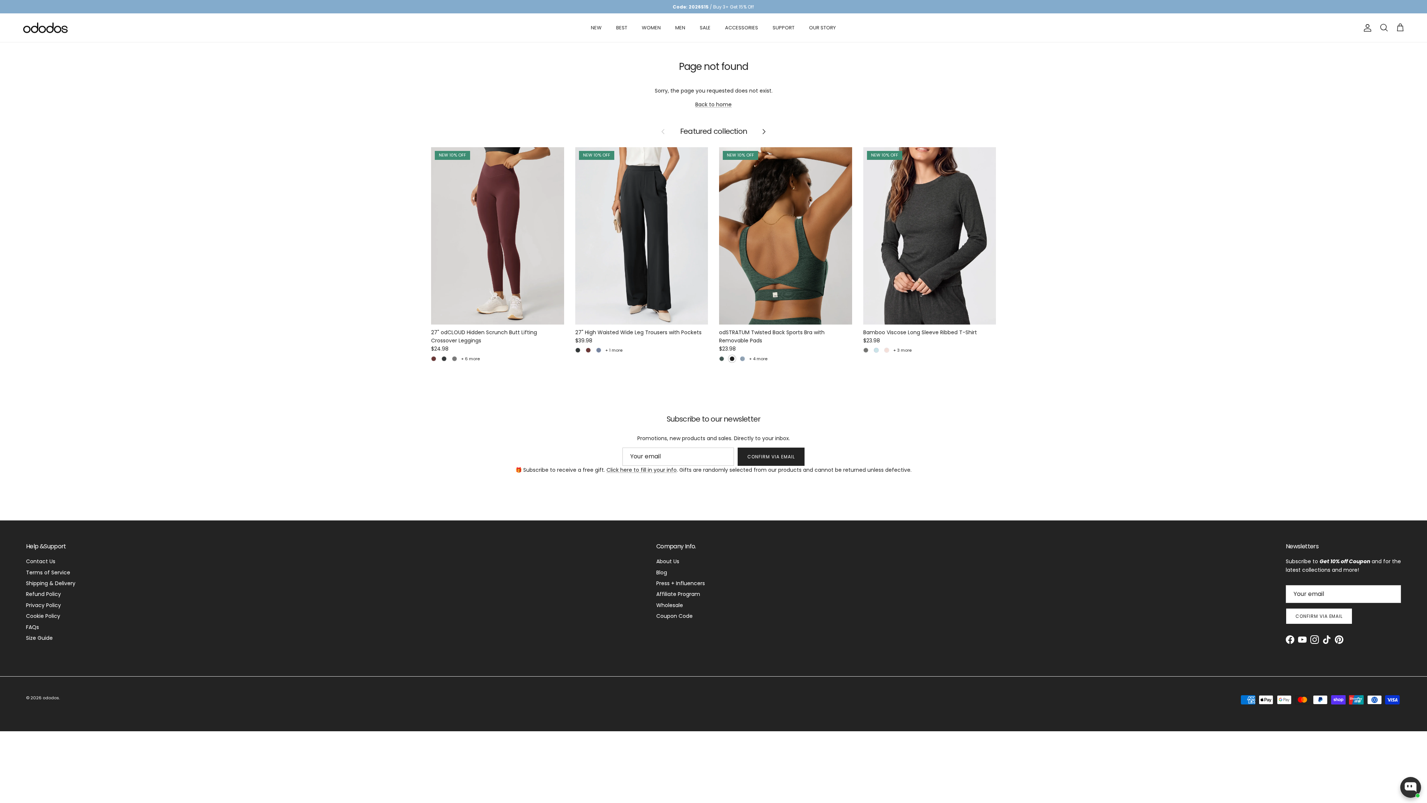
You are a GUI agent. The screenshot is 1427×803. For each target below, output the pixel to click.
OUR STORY (822, 27)
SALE (705, 27)
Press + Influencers (680, 583)
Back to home (713, 104)
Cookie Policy (43, 616)
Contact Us (40, 561)
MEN (680, 27)
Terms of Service (48, 572)
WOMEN (651, 27)
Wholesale (669, 605)
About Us (667, 561)
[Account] (1366, 27)
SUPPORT (784, 27)
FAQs (32, 627)
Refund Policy (43, 594)
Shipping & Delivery (50, 583)
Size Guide (39, 638)
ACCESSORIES (741, 27)
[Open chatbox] (1410, 787)
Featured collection (713, 131)
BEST (621, 27)
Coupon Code (674, 616)
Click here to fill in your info (641, 470)
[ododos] (45, 28)
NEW (596, 27)
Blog (661, 572)
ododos (51, 698)
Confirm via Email (771, 457)
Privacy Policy (43, 605)
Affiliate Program (678, 594)
